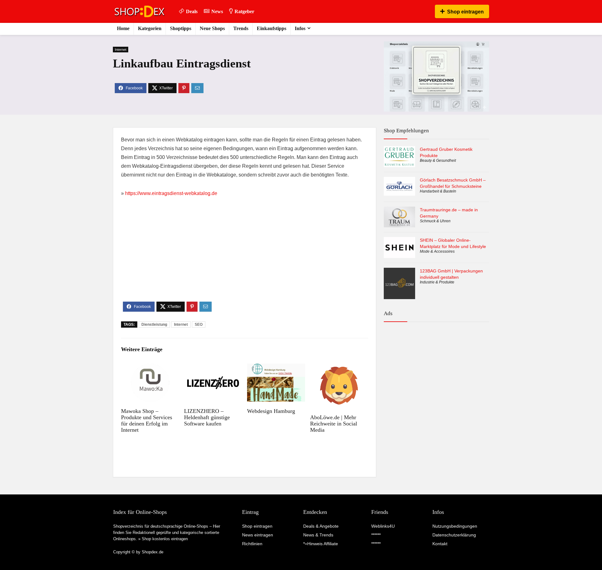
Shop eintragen (465, 11)
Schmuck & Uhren (435, 221)
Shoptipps (180, 28)
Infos (300, 28)
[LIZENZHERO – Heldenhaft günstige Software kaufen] (213, 368)
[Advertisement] (244, 254)
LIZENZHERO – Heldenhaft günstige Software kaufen (207, 417)
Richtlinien (252, 543)
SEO (199, 324)
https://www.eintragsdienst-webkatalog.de (171, 193)
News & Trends (318, 534)
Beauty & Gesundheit (438, 160)
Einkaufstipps (271, 28)
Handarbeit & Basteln (438, 191)
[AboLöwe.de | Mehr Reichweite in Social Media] (339, 368)
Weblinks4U (383, 526)
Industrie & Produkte (437, 282)
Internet (120, 49)
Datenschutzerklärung (454, 534)
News (217, 11)
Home (123, 28)
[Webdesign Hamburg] (276, 368)
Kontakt (439, 543)
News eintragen (257, 534)
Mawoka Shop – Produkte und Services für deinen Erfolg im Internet (146, 420)
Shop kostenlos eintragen (165, 538)
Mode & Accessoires (437, 251)
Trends (240, 28)
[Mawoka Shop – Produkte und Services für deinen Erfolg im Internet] (150, 368)
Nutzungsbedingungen (454, 526)
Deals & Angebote (321, 526)
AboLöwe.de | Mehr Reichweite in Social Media (333, 423)
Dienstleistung (154, 324)
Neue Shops (212, 28)
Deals (192, 11)
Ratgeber (244, 11)
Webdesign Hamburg (271, 411)
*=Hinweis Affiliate (320, 543)
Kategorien (149, 28)
